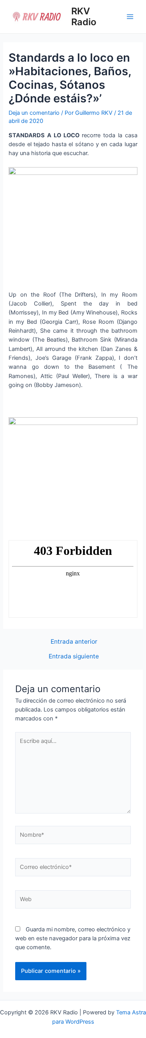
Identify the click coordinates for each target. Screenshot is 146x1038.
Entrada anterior (74, 642)
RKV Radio (83, 16)
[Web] (73, 900)
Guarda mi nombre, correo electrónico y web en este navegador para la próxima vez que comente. (72, 938)
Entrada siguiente (74, 656)
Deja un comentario (34, 112)
